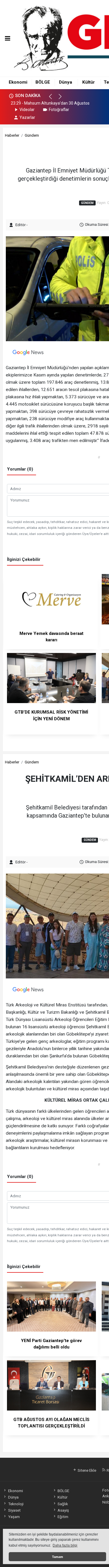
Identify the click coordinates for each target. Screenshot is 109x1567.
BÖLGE (42, 82)
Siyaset (14, 1510)
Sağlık (63, 1503)
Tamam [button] (57, 1557)
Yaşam (13, 1516)
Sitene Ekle (86, 1470)
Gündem (32, 135)
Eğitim (63, 1516)
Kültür (88, 82)
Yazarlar (27, 117)
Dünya (65, 82)
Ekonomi (18, 82)
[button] (53, 99)
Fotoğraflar (59, 109)
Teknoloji (15, 1503)
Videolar (27, 109)
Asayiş (63, 1510)
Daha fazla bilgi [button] (65, 1545)
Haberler (12, 135)
